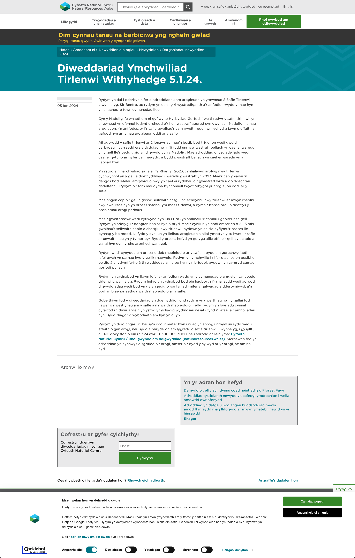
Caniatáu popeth (312, 501)
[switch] (131, 549)
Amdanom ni (84, 50)
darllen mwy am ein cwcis (90, 536)
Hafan (64, 50)
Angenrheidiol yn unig (312, 512)
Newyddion (149, 50)
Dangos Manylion (235, 550)
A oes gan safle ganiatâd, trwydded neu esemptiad (240, 6)
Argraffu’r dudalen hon (278, 480)
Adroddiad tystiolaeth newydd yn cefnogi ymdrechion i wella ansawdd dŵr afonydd (236, 398)
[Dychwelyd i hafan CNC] (86, 6)
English (289, 6)
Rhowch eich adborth (145, 480)
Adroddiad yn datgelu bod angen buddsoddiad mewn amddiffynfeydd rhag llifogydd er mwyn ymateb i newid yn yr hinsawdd (236, 409)
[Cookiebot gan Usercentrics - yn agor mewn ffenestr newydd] (34, 550)
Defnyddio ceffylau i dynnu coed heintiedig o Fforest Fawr (234, 390)
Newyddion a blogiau (117, 50)
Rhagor (190, 419)
